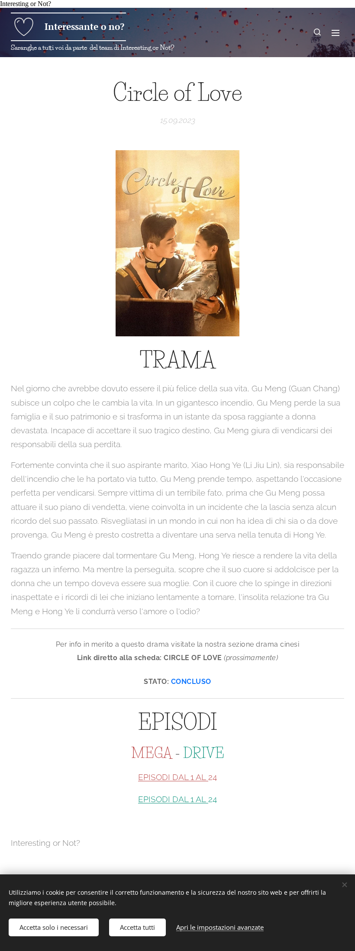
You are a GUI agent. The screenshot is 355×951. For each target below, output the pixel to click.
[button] (318, 32)
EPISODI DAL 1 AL (173, 777)
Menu (335, 32)
